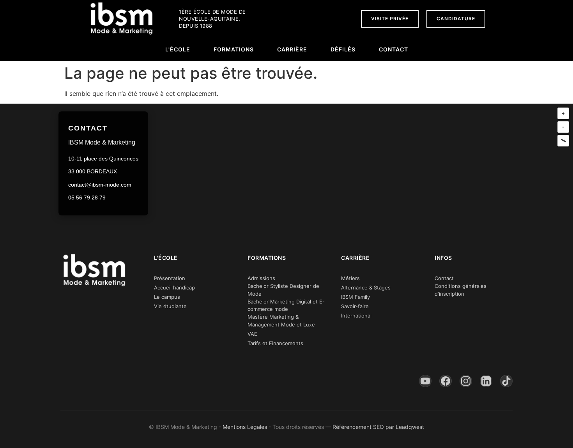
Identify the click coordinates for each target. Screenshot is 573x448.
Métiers (350, 278)
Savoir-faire (355, 306)
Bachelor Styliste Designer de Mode (283, 290)
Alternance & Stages (366, 287)
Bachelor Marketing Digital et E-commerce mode (286, 305)
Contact (444, 278)
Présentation (169, 278)
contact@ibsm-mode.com (99, 185)
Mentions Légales (245, 426)
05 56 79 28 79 (87, 197)
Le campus (167, 297)
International (356, 315)
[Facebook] (445, 381)
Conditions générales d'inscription (460, 290)
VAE (252, 334)
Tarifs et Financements (275, 343)
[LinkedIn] (486, 381)
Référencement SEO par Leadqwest (378, 426)
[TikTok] (506, 381)
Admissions (261, 278)
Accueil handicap (174, 287)
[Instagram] (466, 381)
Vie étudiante (170, 306)
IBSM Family (355, 297)
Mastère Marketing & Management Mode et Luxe (281, 321)
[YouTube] (425, 381)
